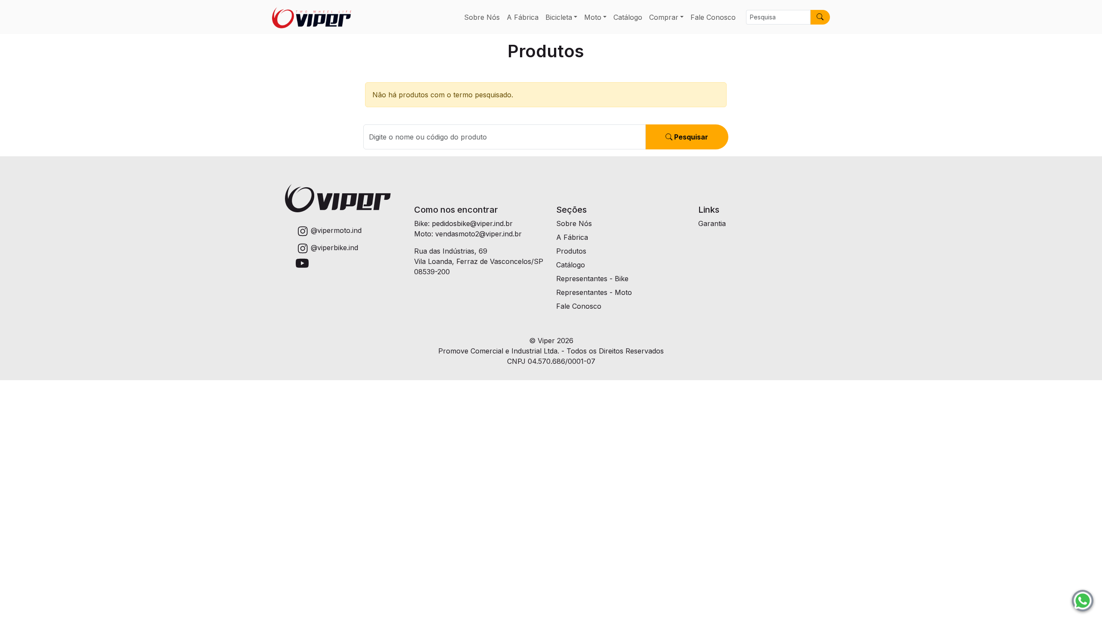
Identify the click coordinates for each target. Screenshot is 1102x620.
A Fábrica (523, 17)
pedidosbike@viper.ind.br (472, 223)
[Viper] (311, 17)
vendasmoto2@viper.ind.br (478, 233)
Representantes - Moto (594, 292)
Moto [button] (592, 17)
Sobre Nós (482, 17)
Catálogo (627, 17)
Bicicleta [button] (558, 17)
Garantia (712, 223)
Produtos (571, 251)
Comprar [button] (663, 17)
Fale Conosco (713, 17)
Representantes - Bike (592, 278)
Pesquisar (690, 137)
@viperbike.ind (334, 247)
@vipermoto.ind (336, 230)
